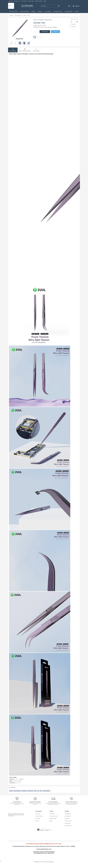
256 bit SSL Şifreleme (28, 6)
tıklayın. (55, 27)
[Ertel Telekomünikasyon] (11, 8)
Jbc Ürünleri (37, 813)
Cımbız (11, 790)
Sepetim (77, 6)
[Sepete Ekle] (45, 31)
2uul (35, 790)
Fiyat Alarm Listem (68, 825)
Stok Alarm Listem (68, 820)
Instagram (47, 830)
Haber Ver (73, 26)
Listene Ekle (73, 24)
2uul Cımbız (30, 790)
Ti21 (41, 790)
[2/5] (72, 19)
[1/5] (71, 19)
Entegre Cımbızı (17, 790)
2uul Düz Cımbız (46, 790)
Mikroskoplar (37, 818)
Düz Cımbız (24, 790)
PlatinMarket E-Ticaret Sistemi (40, 861)
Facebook (37, 820)
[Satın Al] (55, 31)
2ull (38, 790)
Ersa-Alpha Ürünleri (39, 816)
